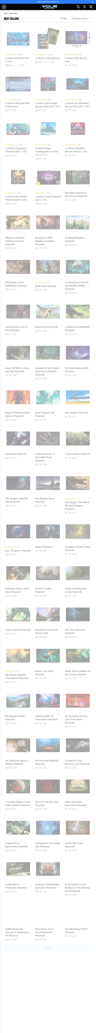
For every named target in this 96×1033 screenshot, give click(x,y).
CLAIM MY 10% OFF (48, 552)
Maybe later (48, 559)
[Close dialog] (80, 482)
